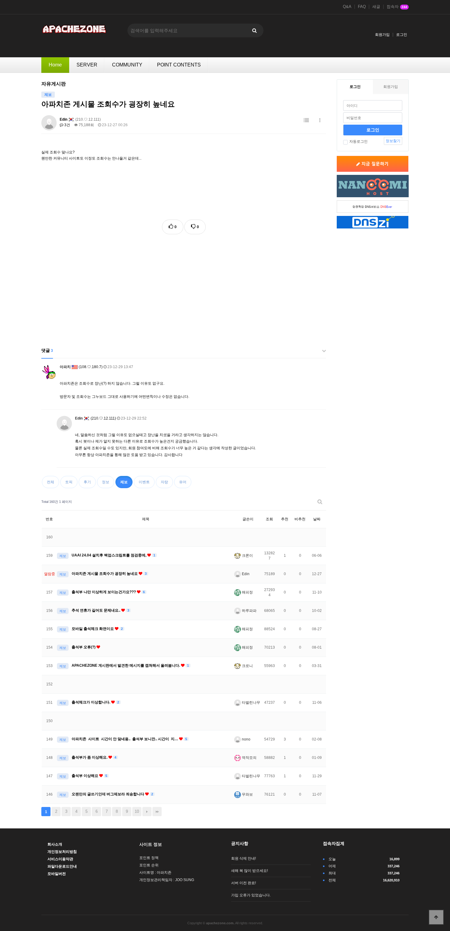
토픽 (69, 482)
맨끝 (157, 811)
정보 (105, 482)
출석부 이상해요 (85, 776)
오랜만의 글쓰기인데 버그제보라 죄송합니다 (108, 794)
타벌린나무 (250, 702)
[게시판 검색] (319, 501)
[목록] (306, 120)
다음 (147, 811)
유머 (182, 482)
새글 (376, 7)
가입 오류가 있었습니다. (251, 895)
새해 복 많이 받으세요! (249, 871)
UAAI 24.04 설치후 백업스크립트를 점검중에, (109, 555)
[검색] (254, 30)
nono (245, 739)
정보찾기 (393, 141)
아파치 (65, 367)
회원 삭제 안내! (243, 858)
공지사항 (239, 843)
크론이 (247, 555)
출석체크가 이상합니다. (91, 702)
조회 (269, 519)
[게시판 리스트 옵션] (320, 120)
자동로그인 (358, 141)
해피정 (247, 592)
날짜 (317, 519)
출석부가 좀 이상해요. (90, 757)
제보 (124, 482)
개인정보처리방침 (62, 852)
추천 (284, 519)
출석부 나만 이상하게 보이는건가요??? (104, 592)
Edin (63, 119)
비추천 (300, 519)
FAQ (362, 7)
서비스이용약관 (60, 859)
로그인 (401, 34)
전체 (50, 482)
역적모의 (249, 758)
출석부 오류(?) (84, 647)
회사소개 (54, 844)
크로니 (247, 666)
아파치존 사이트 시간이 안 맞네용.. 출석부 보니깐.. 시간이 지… (125, 739)
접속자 (397, 7)
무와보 (247, 794)
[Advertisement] (183, 286)
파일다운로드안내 (62, 866)
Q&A (347, 7)
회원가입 (382, 34)
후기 (87, 482)
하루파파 (249, 611)
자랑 (164, 482)
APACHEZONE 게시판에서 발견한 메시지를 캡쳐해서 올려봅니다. (126, 665)
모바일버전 (56, 874)
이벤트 (144, 482)
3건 (66, 125)
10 (137, 811)
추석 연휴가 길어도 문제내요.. (96, 610)
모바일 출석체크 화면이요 (93, 629)
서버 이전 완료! (243, 883)
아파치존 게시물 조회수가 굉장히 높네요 (105, 573)
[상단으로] (436, 917)
